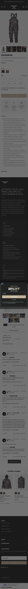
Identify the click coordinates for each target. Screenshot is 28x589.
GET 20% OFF (14, 296)
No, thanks (14, 299)
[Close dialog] (2, 284)
